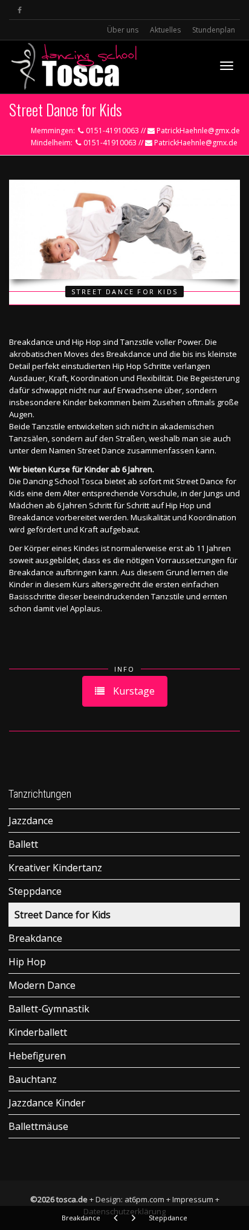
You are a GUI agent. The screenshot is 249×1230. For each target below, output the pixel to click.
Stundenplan (213, 30)
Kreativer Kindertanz (55, 867)
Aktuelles (165, 30)
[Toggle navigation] (226, 65)
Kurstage (133, 691)
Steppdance (35, 891)
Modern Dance (42, 985)
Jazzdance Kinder (46, 1102)
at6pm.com (144, 1199)
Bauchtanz (32, 1079)
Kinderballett (37, 1032)
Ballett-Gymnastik (48, 1008)
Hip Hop (27, 961)
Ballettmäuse (38, 1126)
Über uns (122, 30)
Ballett (23, 844)
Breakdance (35, 938)
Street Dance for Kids (63, 914)
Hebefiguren (37, 1055)
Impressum (192, 1199)
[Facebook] (20, 10)
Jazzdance (30, 820)
